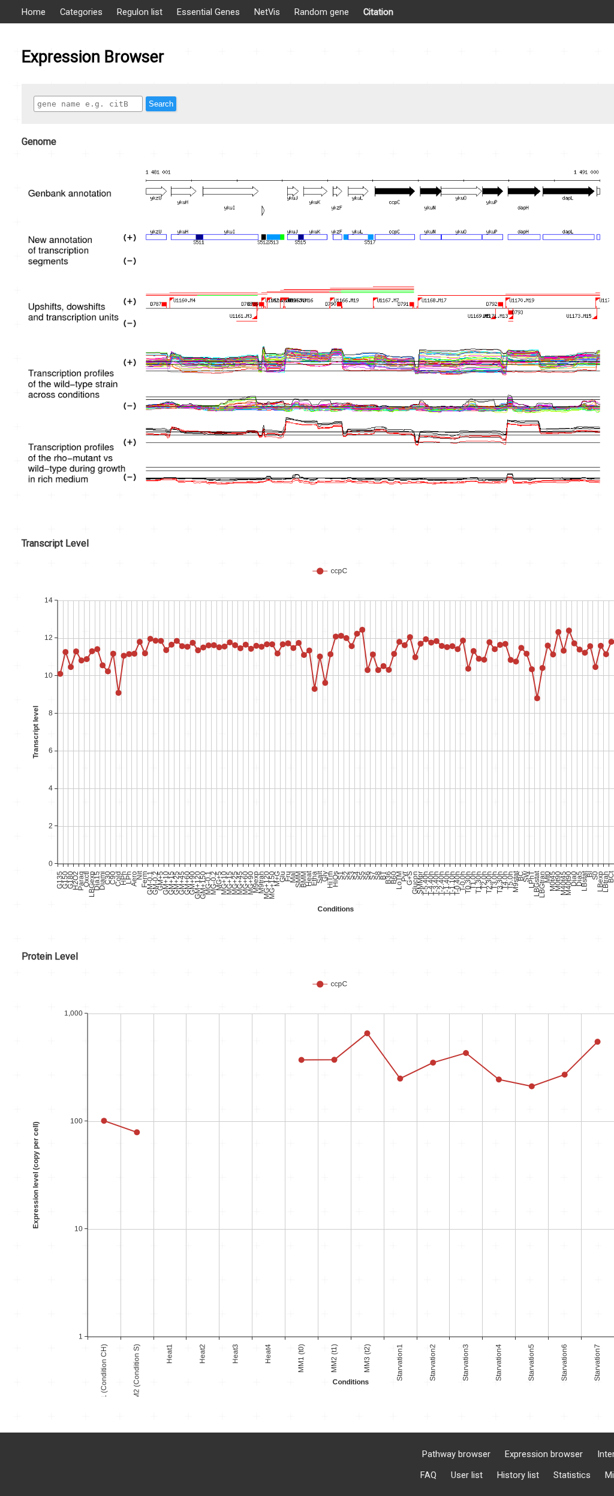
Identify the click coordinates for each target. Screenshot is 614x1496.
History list (518, 1475)
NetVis (267, 12)
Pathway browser (456, 1454)
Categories (81, 12)
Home (34, 12)
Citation (378, 12)
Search (161, 103)
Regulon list (139, 12)
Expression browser (544, 1454)
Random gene (321, 12)
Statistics (572, 1475)
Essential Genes (208, 12)
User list (467, 1475)
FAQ (428, 1475)
